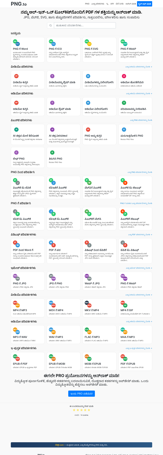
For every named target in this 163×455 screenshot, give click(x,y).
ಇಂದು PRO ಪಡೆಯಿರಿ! (81, 393)
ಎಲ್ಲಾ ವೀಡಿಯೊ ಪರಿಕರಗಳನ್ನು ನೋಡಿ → (138, 67)
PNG (87, 3)
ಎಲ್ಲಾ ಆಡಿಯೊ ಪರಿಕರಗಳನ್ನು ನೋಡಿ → (139, 93)
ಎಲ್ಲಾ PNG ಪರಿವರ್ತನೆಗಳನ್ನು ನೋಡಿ (140, 172)
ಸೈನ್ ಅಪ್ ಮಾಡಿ (144, 4)
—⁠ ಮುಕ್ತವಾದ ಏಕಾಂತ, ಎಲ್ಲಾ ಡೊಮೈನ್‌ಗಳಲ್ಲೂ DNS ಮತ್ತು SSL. (81, 445)
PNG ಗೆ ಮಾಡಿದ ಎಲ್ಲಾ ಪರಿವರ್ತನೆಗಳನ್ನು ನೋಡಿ (136, 203)
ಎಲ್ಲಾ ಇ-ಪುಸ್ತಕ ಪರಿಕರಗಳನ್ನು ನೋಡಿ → (139, 348)
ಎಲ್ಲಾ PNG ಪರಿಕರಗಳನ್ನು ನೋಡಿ (141, 120)
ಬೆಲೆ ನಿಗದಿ (120, 3)
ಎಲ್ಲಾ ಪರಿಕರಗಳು (97, 3)
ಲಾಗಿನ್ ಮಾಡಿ (131, 3)
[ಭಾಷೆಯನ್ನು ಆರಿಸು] (107, 3)
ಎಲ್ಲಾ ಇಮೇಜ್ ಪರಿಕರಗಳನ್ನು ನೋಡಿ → (139, 268)
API (112, 3)
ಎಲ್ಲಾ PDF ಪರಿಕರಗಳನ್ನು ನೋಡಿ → (140, 234)
